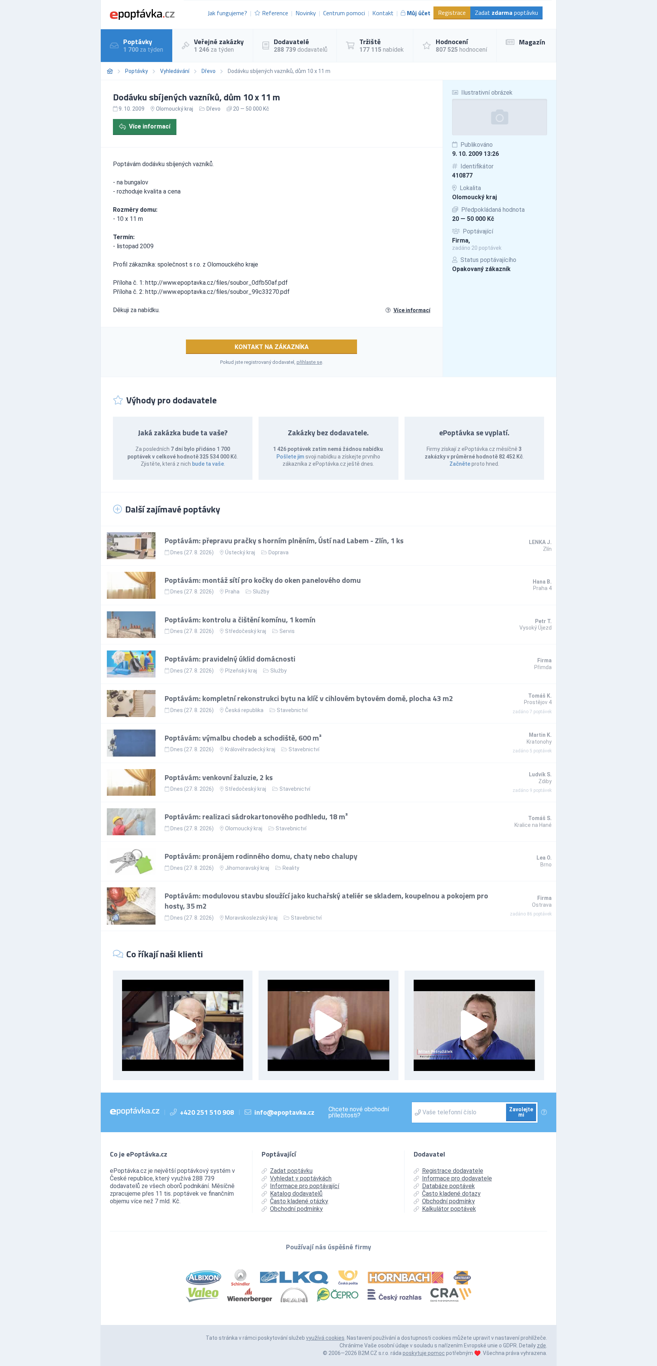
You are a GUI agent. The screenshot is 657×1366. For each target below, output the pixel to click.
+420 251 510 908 (207, 1112)
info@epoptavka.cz (284, 1112)
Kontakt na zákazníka (272, 347)
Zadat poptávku (506, 12)
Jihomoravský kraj (247, 868)
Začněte (459, 464)
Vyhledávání (174, 71)
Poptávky (136, 71)
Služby (261, 592)
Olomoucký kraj (474, 197)
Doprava (278, 552)
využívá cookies (325, 1338)
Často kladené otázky (299, 1201)
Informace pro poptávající (304, 1186)
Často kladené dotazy (451, 1193)
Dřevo (209, 71)
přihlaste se (309, 362)
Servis (287, 631)
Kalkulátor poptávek (449, 1208)
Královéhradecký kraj (250, 749)
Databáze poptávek (448, 1186)
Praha (232, 592)
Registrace (452, 12)
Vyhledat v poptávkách (301, 1178)
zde (541, 1345)
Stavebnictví (292, 710)
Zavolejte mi (521, 1112)
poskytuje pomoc (424, 1353)
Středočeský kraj (245, 631)
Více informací (149, 126)
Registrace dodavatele (452, 1170)
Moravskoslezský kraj (251, 918)
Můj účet (418, 12)
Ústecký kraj (240, 552)
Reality (290, 868)
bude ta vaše (208, 464)
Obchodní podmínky (296, 1208)
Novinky (305, 12)
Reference (275, 12)
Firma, (461, 240)
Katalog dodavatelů (296, 1193)
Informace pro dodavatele (457, 1178)
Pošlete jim (290, 457)
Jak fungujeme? (227, 12)
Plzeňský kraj (241, 671)
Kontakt (383, 12)
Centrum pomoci (344, 12)
